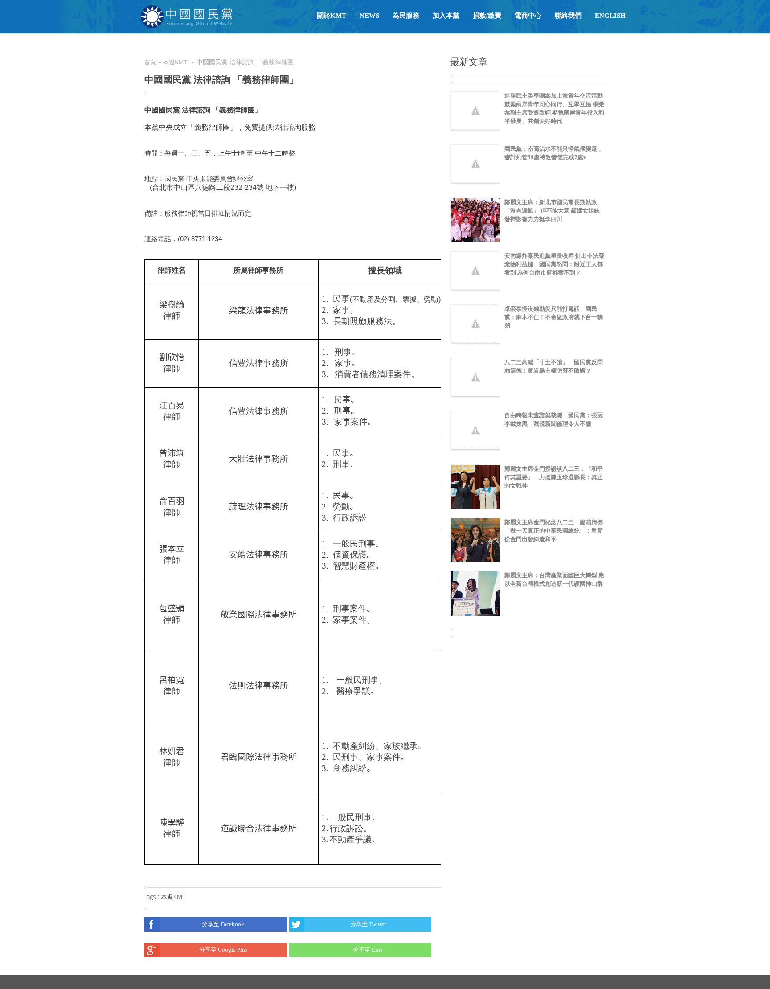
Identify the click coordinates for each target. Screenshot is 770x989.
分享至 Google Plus (223, 949)
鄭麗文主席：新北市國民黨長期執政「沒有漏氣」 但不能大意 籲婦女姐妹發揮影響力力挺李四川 (552, 210)
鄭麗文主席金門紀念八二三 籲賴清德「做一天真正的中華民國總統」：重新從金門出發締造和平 (553, 530)
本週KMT (175, 62)
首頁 (150, 62)
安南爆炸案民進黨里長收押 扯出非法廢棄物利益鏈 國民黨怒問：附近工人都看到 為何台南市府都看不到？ (554, 264)
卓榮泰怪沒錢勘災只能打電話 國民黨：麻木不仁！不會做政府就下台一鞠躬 (553, 317)
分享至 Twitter (368, 924)
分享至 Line (368, 949)
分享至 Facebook (223, 924)
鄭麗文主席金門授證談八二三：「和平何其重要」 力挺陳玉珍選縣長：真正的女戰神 (553, 477)
